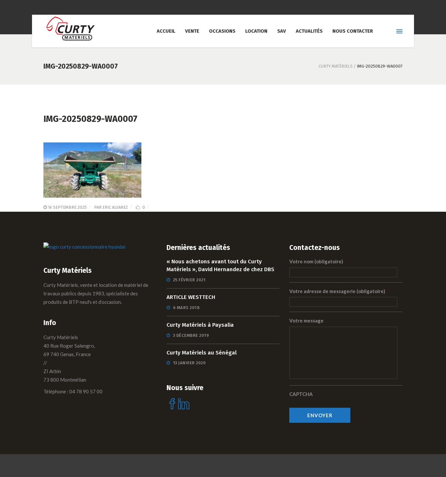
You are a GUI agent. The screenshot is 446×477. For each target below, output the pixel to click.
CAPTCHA (301, 394)
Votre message (306, 320)
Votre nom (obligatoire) (318, 261)
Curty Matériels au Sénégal (202, 352)
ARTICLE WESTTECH (191, 297)
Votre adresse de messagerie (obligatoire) (339, 291)
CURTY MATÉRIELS (336, 66)
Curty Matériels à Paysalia (200, 324)
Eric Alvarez (115, 207)
